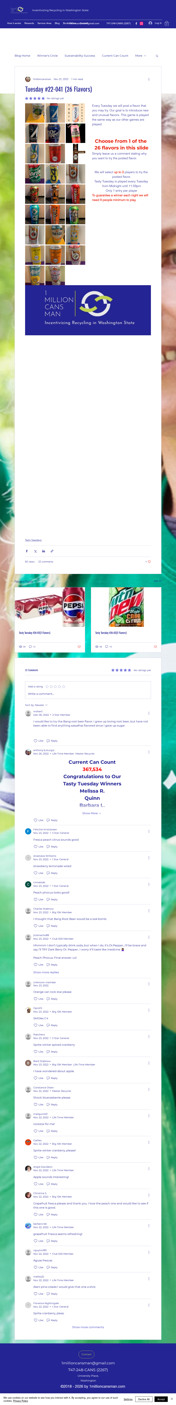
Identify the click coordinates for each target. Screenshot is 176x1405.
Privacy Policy (20, 1400)
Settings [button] (128, 1399)
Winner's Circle (47, 55)
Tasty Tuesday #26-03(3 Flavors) (34, 633)
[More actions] (149, 79)
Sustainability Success (80, 55)
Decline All (144, 1399)
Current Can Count (115, 55)
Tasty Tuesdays (33, 540)
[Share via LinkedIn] (43, 551)
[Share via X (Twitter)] (35, 551)
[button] (167, 23)
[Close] (172, 1399)
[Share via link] (52, 551)
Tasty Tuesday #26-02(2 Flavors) (111, 633)
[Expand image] (35, 113)
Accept (161, 1399)
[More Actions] (149, 713)
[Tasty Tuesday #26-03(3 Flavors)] (50, 607)
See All (157, 580)
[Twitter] (141, 23)
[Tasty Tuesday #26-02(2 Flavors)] (126, 607)
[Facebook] (136, 23)
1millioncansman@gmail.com (83, 23)
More (138, 55)
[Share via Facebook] (26, 551)
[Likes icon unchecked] (35, 741)
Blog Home (22, 55)
